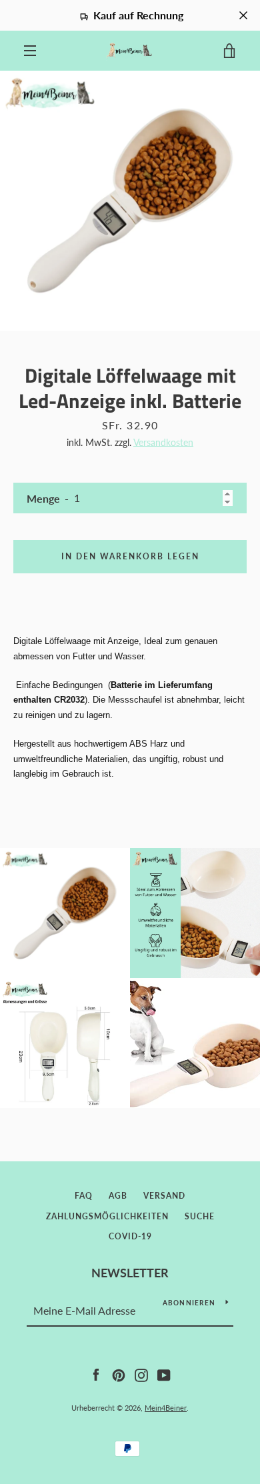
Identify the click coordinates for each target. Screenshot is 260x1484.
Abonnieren (189, 1303)
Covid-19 (130, 1236)
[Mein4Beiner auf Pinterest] (118, 1373)
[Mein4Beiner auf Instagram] (141, 1373)
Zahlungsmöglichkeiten (107, 1216)
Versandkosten (163, 442)
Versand (164, 1196)
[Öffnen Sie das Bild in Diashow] (130, 201)
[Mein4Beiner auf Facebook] (96, 1373)
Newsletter (130, 1272)
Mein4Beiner (166, 1407)
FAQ (84, 1196)
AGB (118, 1196)
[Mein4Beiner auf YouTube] (164, 1373)
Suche (200, 1216)
